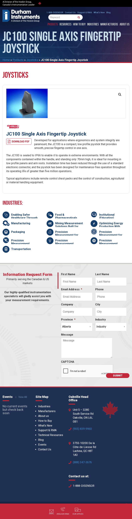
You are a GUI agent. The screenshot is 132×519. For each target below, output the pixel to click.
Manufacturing (20, 223)
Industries (93, 24)
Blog (108, 12)
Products (52, 24)
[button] (120, 94)
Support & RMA (84, 12)
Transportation (21, 249)
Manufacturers (109, 24)
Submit (118, 375)
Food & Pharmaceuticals (66, 216)
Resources (65, 24)
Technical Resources (50, 435)
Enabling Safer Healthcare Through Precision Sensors (24, 217)
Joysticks (32, 60)
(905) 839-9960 (82, 428)
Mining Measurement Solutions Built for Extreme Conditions (69, 226)
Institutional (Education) (106, 216)
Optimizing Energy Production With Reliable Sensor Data (112, 226)
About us (124, 24)
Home (6, 60)
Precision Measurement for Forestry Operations (112, 235)
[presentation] (87, 371)
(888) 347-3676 (82, 462)
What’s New (99, 12)
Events (42, 444)
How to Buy (79, 24)
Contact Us (70, 12)
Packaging (18, 232)
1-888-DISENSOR (55, 12)
